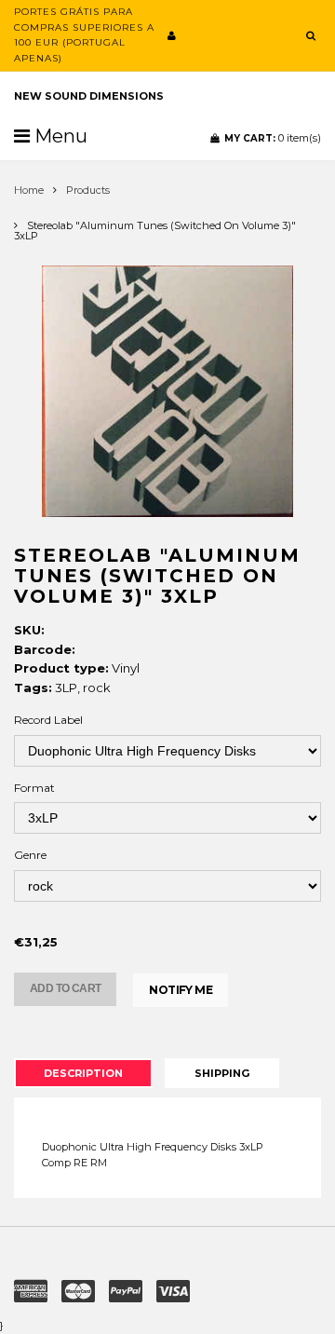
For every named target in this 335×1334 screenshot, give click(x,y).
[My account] (172, 35)
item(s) (272, 137)
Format (34, 788)
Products (88, 190)
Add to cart (65, 988)
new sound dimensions (89, 95)
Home (29, 190)
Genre (30, 855)
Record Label (48, 720)
